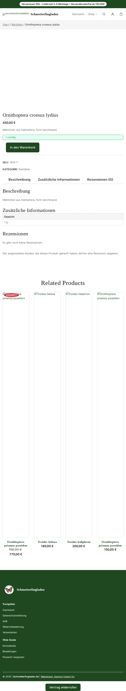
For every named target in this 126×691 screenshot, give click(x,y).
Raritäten (17, 24)
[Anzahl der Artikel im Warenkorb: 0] (121, 14)
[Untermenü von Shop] (96, 14)
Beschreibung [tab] (20, 180)
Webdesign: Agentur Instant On (57, 676)
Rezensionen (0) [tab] (100, 180)
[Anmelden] (112, 14)
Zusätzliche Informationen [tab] (59, 180)
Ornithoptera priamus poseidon (15, 543)
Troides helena (47, 542)
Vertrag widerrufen (63, 687)
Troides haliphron (78, 542)
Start (6, 24)
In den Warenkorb (22, 147)
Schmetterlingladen (44, 14)
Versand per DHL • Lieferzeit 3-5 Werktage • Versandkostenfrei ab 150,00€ (63, 4)
